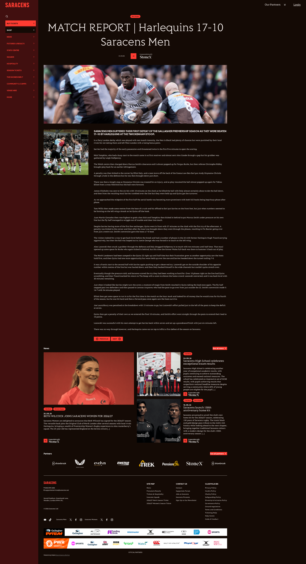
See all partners (217, 454)
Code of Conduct (211, 519)
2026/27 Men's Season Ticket (157, 500)
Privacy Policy (210, 488)
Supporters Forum (183, 491)
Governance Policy (212, 503)
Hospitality (12, 64)
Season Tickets (14, 70)
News (9, 37)
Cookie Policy (210, 491)
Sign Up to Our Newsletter (186, 500)
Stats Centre (13, 50)
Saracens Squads (153, 497)
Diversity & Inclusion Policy (216, 500)
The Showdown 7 (15, 77)
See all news (218, 348)
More (9, 97)
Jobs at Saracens (182, 494)
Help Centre (210, 516)
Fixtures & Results (16, 43)
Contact (179, 488)
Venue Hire (12, 90)
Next (115, 339)
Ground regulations (212, 507)
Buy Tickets (12, 23)
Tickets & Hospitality (155, 494)
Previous (104, 339)
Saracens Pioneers (183, 497)
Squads (10, 57)
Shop (9, 30)
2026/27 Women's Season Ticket (159, 503)
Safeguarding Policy (213, 497)
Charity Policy (210, 494)
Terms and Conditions (213, 510)
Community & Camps (16, 84)
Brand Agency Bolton (62, 555)
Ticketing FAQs (211, 513)
